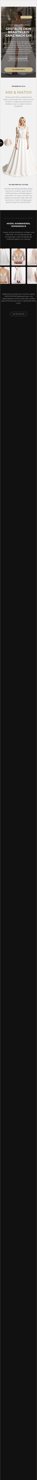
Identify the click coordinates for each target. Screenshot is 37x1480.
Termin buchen (26, 17)
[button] (34, 17)
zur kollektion (19, 314)
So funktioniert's (18, 69)
